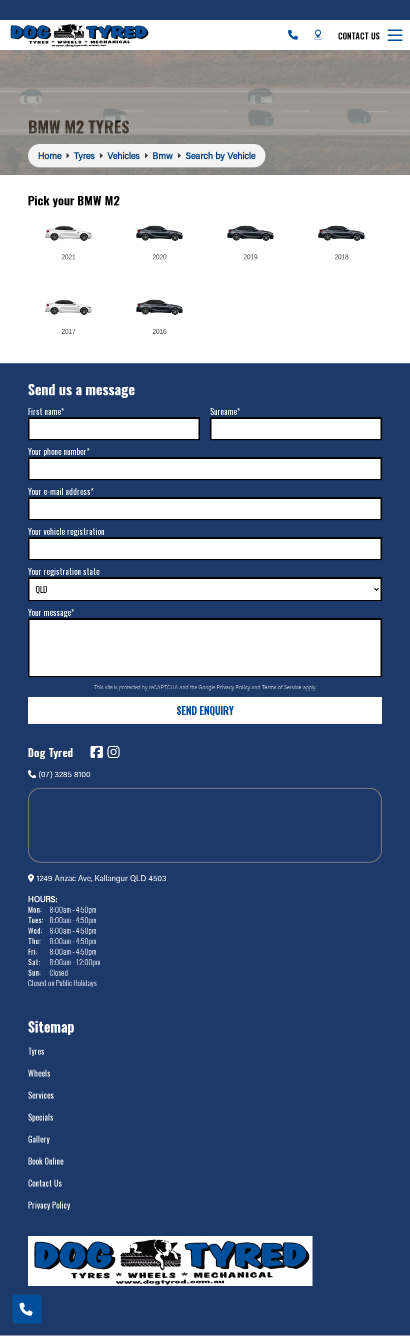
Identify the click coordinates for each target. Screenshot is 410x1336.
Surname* (225, 411)
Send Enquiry (205, 710)
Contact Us (359, 36)
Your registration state (64, 571)
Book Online (46, 1161)
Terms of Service (282, 687)
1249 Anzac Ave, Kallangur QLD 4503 (101, 878)
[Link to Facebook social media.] (96, 752)
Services (41, 1095)
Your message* (51, 612)
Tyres (36, 1051)
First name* (46, 411)
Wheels (39, 1073)
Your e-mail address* (61, 491)
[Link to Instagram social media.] (113, 752)
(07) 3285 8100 (64, 774)
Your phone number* (59, 451)
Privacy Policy (234, 687)
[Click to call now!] (293, 34)
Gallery (39, 1139)
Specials (41, 1117)
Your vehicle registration (66, 531)
